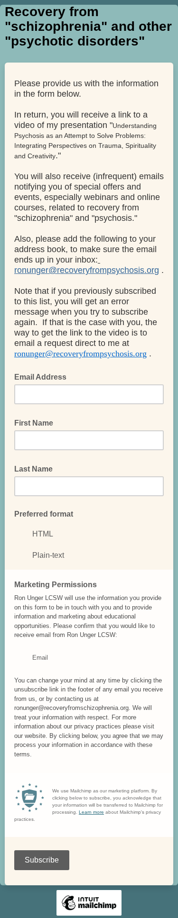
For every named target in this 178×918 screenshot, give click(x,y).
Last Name (36, 468)
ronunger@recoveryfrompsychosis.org (86, 270)
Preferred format (43, 514)
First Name (36, 422)
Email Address (43, 376)
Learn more (91, 812)
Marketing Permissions (55, 585)
